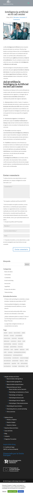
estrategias (6, 346)
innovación (20, 346)
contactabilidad (18, 335)
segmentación (7, 363)
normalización (15, 357)
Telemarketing (8, 292)
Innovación (22, 17)
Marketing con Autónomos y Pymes (19, 392)
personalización (7, 360)
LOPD (5, 352)
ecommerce (13, 341)
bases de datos (17, 332)
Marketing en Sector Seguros (17, 400)
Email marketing (8, 280)
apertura (10, 332)
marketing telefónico (17, 355)
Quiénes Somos (8, 417)
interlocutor (6, 349)
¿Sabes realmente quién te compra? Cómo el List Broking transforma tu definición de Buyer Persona (16, 318)
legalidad (16, 349)
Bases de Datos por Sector (14, 387)
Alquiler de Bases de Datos (11, 376)
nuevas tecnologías (24, 357)
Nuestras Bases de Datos (11, 428)
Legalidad (7, 286)
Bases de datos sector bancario (17, 389)
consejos (12, 335)
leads (12, 349)
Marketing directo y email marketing (17, 409)
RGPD (26, 360)
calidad (23, 332)
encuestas (20, 344)
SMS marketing (24, 363)
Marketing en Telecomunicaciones (18, 403)
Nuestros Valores (11, 425)
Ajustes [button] (4, 491)
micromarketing (7, 357)
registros (22, 360)
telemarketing (21, 366)
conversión (14, 338)
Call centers (16, 17)
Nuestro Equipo (11, 422)
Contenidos (7, 277)
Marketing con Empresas (16, 395)
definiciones (6, 341)
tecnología (14, 366)
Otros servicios (11, 411)
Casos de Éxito (8, 430)
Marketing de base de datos (14, 406)
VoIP (27, 366)
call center (6, 335)
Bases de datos (8, 271)
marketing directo (8, 355)
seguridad (14, 363)
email (24, 341)
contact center (7, 338)
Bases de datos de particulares (15, 384)
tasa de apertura (7, 366)
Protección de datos (9, 289)
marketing (10, 352)
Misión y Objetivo (12, 419)
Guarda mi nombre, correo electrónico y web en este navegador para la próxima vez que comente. (16, 242)
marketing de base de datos (20, 352)
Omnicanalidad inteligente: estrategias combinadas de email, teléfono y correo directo (15, 306)
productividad (15, 360)
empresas (14, 344)
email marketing (7, 344)
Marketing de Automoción (16, 397)
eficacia (19, 341)
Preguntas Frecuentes (10, 439)
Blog (5, 433)
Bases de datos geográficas (14, 381)
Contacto (7, 436)
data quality (20, 338)
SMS (18, 363)
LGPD (27, 349)
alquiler (5, 332)
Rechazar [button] (21, 491)
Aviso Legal (22, 481)
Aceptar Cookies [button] (12, 491)
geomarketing (13, 346)
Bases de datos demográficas (15, 378)
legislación (22, 349)
